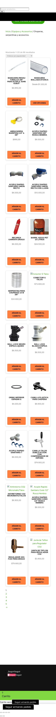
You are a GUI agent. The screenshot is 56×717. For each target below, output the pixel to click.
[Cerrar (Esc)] (9, 712)
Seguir (17, 671)
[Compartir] (6, 712)
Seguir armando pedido (25, 702)
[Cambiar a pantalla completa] (4, 712)
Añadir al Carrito (16, 101)
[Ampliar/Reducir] (1, 712)
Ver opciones (39, 103)
